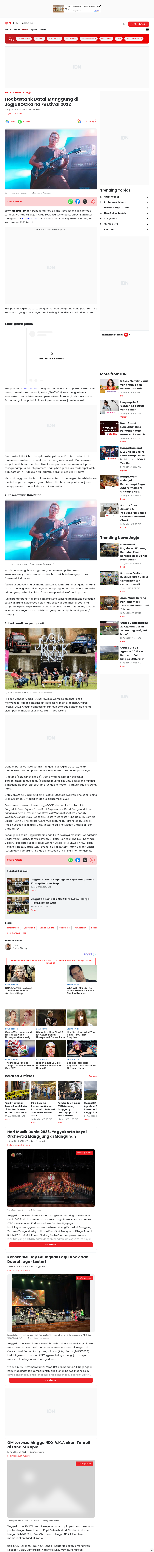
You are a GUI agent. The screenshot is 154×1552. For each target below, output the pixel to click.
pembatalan (30, 388)
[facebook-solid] (77, 201)
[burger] (147, 29)
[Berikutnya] (98, 1080)
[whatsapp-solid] (70, 201)
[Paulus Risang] (8, 946)
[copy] (92, 201)
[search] (124, 24)
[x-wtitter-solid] (85, 201)
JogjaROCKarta (31, 218)
